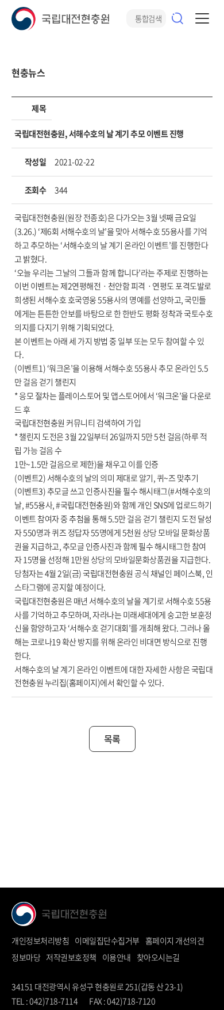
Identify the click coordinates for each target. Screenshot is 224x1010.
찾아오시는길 (158, 957)
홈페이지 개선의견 (174, 940)
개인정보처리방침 (40, 940)
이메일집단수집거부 (107, 940)
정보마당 (25, 957)
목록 (112, 739)
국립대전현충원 (60, 19)
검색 (177, 18)
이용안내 (116, 957)
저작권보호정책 (71, 957)
